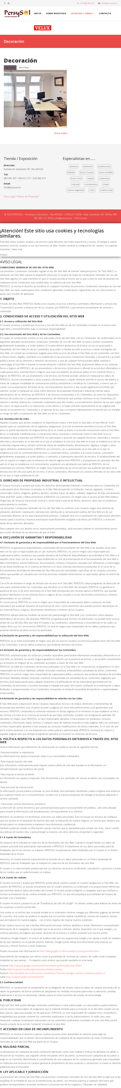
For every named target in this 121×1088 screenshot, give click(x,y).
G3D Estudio (80, 218)
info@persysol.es (109, 3)
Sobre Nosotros (56, 13)
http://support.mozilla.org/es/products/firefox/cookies (34, 969)
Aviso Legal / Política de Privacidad (21, 196)
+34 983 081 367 (87, 3)
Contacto (105, 13)
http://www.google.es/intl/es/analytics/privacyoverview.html (69, 951)
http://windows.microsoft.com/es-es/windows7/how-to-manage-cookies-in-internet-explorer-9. (57, 973)
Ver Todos (10, 67)
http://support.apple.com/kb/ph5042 (25, 976)
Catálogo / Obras (81, 13)
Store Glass (24, 67)
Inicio (37, 13)
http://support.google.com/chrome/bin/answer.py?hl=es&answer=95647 (45, 965)
